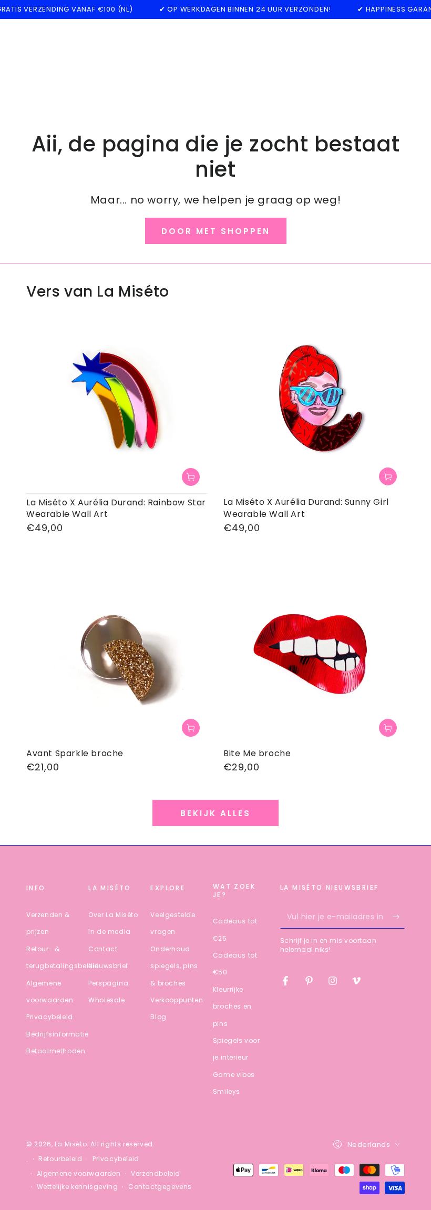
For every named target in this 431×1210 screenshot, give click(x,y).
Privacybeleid (49, 1016)
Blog (158, 1016)
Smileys (226, 1091)
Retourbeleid (60, 1159)
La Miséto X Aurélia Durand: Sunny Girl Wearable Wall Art (306, 508)
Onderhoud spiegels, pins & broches (174, 966)
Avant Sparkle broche (75, 753)
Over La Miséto (113, 914)
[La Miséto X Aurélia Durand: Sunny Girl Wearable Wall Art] (314, 402)
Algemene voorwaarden (79, 1174)
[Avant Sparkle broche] (117, 654)
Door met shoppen (215, 231)
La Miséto (71, 1144)
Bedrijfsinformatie (57, 1034)
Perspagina (108, 983)
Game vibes (234, 1074)
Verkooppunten (176, 999)
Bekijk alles (215, 813)
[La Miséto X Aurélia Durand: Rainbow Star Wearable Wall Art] (117, 402)
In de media (109, 931)
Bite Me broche (257, 753)
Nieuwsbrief (108, 965)
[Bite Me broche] (314, 654)
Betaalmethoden (55, 1050)
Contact (102, 948)
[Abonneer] (399, 916)
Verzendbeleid (155, 1174)
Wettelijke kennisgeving (77, 1187)
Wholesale (106, 999)
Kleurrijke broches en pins (232, 1006)
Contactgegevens (160, 1187)
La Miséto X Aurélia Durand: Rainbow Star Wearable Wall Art (116, 508)
